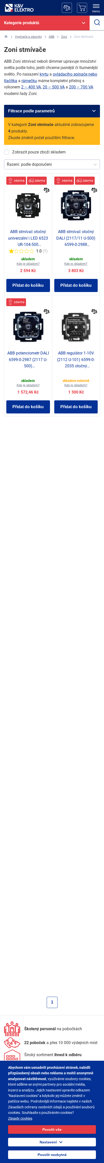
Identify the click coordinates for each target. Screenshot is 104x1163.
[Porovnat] (46, 191)
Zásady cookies (20, 1118)
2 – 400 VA (31, 87)
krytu (44, 74)
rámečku (29, 80)
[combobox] (7, 164)
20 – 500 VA (54, 87)
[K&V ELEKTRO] (19, 8)
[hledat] (97, 23)
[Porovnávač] (67, 8)
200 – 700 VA (81, 87)
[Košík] (82, 8)
